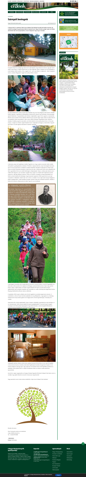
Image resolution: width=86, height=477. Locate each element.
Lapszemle (11, 12)
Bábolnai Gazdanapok (34, 1)
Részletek (26, 475)
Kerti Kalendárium (56, 463)
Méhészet (54, 457)
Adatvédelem (70, 451)
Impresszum (69, 455)
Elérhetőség (69, 459)
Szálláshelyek (36, 12)
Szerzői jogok (69, 453)
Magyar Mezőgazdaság (57, 451)
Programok (27, 12)
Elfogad (58, 475)
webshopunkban (37, 457)
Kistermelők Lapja (56, 455)
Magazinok (14, 1)
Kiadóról (10, 1)
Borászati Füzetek (56, 465)
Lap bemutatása (19, 12)
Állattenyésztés (55, 469)
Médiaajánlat (20, 1)
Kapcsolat (43, 12)
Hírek (52, 12)
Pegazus (54, 461)
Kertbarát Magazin (56, 459)
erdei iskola (11, 438)
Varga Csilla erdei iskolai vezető (14, 23)
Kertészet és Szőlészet (57, 453)
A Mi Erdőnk (41, 1)
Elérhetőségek (26, 1)
